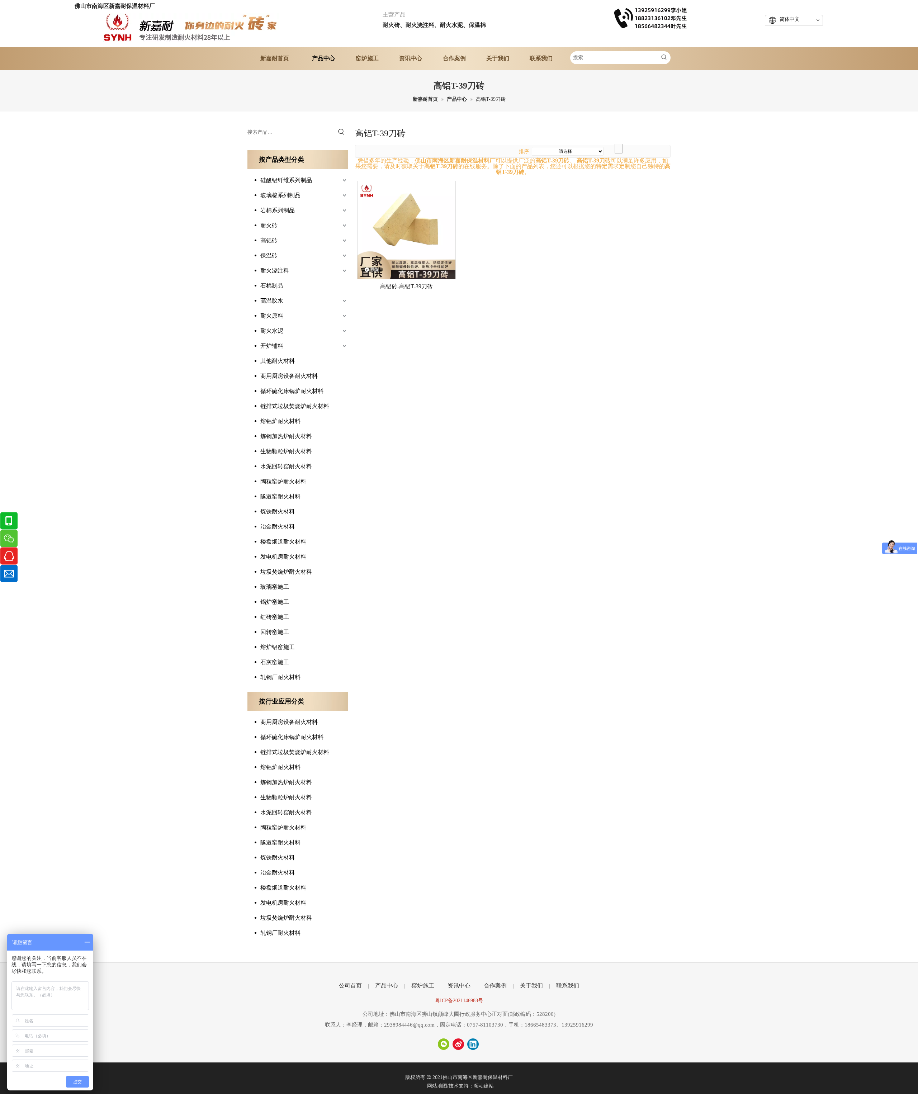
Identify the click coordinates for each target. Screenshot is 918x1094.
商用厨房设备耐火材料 (289, 376)
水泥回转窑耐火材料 (286, 466)
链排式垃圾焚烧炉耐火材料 (294, 406)
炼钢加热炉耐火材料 (286, 436)
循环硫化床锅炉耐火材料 (291, 391)
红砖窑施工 (274, 617)
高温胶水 (271, 301)
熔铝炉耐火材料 (280, 421)
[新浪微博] (458, 1044)
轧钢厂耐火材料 (280, 677)
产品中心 (386, 985)
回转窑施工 (274, 632)
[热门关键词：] (664, 57)
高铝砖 (269, 240)
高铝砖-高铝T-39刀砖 (406, 286)
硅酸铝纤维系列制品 (286, 180)
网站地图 (437, 1086)
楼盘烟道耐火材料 (283, 542)
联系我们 (567, 985)
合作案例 (495, 985)
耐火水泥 (271, 331)
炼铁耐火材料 (277, 511)
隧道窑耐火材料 (280, 496)
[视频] (406, 229)
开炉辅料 (271, 346)
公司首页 (350, 985)
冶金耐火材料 (277, 527)
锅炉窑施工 (274, 602)
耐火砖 (269, 225)
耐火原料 (271, 316)
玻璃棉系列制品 (280, 195)
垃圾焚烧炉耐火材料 (286, 572)
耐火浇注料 (274, 270)
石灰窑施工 (274, 662)
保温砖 (269, 255)
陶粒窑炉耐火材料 (283, 481)
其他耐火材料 (277, 361)
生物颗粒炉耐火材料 (286, 451)
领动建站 (484, 1086)
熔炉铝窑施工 (277, 647)
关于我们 (531, 985)
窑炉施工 (422, 985)
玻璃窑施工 (274, 587)
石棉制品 (271, 286)
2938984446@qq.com (409, 1025)
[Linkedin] (473, 1044)
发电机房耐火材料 (283, 557)
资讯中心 (459, 985)
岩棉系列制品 (277, 210)
